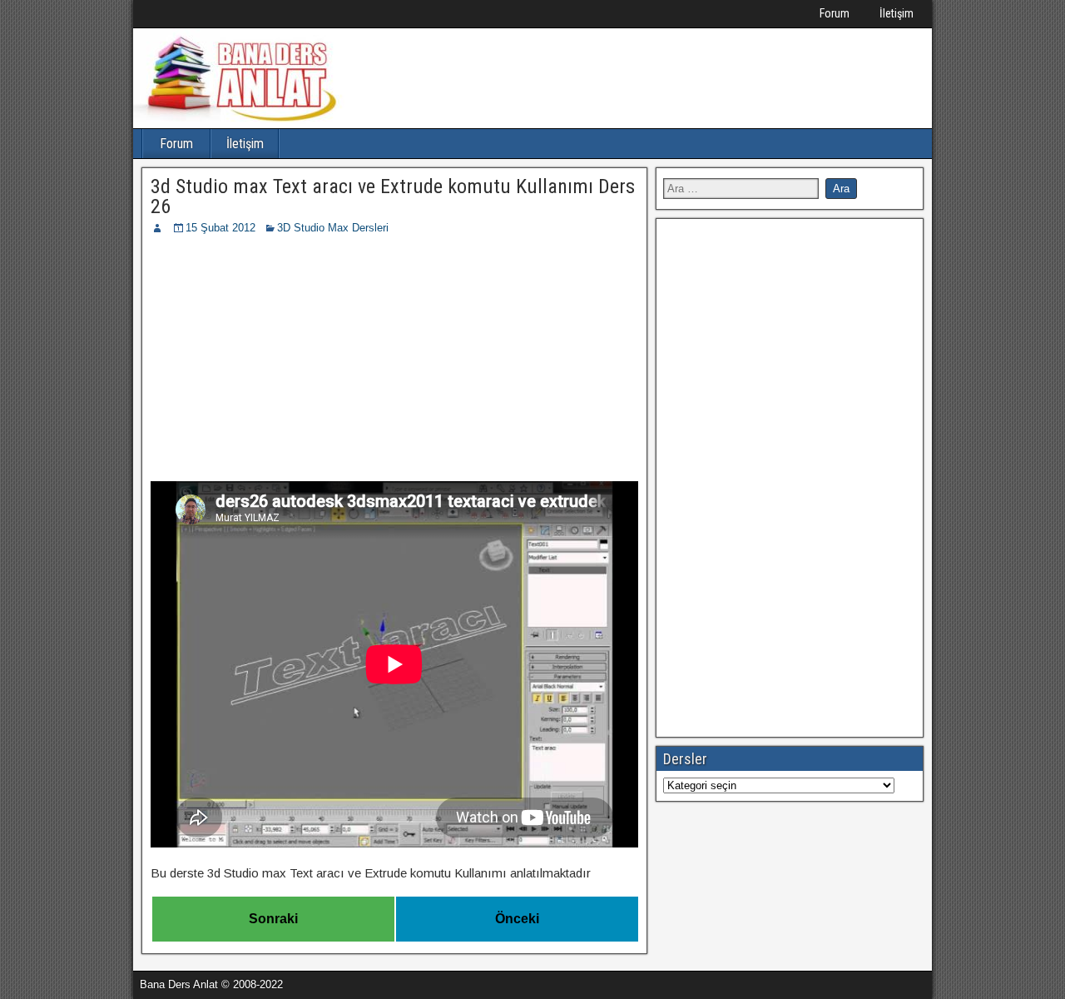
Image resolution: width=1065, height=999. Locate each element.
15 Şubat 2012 (220, 227)
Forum (835, 13)
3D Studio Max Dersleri (333, 227)
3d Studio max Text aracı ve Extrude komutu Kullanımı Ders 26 (393, 196)
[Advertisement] (394, 361)
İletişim (896, 13)
